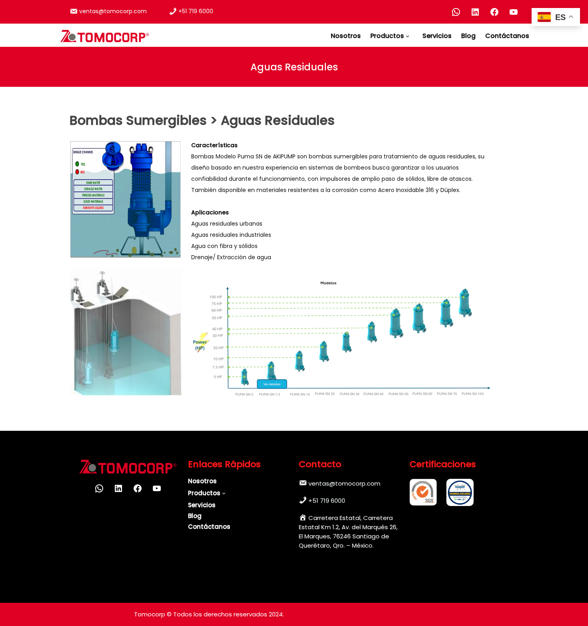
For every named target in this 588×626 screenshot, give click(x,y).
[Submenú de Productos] (409, 36)
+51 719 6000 (195, 11)
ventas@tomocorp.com (113, 11)
